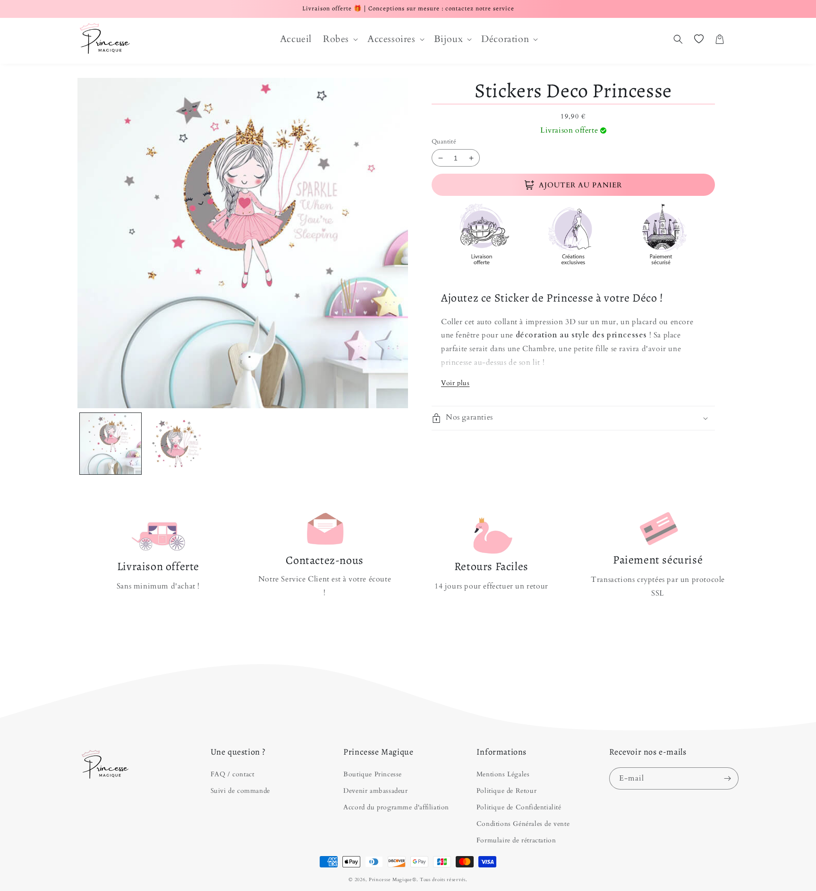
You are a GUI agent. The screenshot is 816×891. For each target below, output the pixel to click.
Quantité (444, 141)
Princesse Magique (390, 879)
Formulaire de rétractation (516, 840)
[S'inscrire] (727, 778)
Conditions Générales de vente (523, 823)
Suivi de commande (240, 790)
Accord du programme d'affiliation (396, 807)
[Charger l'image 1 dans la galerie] (110, 443)
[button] (339, 39)
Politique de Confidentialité (518, 807)
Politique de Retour (506, 790)
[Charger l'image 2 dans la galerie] (176, 443)
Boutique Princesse (372, 774)
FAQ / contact (233, 774)
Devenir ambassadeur (375, 790)
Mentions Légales (503, 774)
